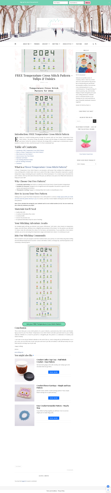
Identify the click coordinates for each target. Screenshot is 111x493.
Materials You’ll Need (21, 158)
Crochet (45, 44)
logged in (24, 481)
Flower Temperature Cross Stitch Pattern (45, 166)
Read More (54, 372)
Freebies (36, 44)
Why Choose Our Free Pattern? (24, 154)
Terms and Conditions (52, 490)
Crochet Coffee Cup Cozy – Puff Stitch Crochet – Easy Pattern (51, 360)
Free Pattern (18, 466)
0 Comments (70, 470)
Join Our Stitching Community (23, 161)
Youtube (79, 44)
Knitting (55, 44)
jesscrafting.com (19, 352)
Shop (86, 44)
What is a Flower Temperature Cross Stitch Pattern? (29, 152)
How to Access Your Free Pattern (25, 156)
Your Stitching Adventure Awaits (24, 159)
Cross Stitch (67, 44)
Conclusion (19, 163)
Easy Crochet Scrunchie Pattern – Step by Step (53, 407)
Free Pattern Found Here (86, 154)
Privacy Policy (61, 490)
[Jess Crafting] (55, 23)
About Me (26, 44)
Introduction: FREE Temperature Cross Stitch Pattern (30, 150)
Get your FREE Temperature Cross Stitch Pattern (44, 324)
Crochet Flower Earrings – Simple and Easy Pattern (54, 386)
